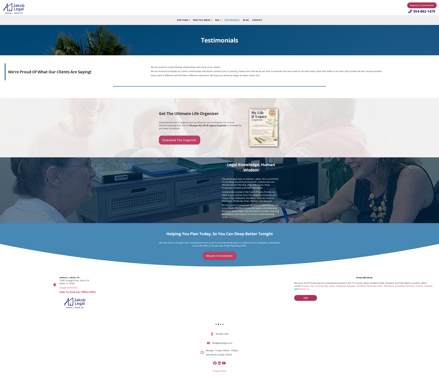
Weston (254, 201)
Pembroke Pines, (241, 201)
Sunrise (270, 198)
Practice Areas (201, 20)
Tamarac (428, 286)
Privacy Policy (219, 371)
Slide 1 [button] (216, 324)
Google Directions (68, 287)
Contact (257, 20)
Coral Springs (321, 286)
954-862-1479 (222, 334)
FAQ (217, 20)
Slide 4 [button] (223, 324)
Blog (246, 20)
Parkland (361, 286)
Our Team (182, 20)
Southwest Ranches (255, 198)
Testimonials (232, 20)
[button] (189, 20)
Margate (351, 286)
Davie (332, 286)
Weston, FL (303, 289)
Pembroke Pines (375, 286)
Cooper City (227, 198)
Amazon (176, 128)
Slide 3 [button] (220, 324)
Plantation (227, 201)
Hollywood (239, 198)
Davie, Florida (264, 192)
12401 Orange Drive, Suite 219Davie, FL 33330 (74, 280)
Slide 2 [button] (218, 324)
